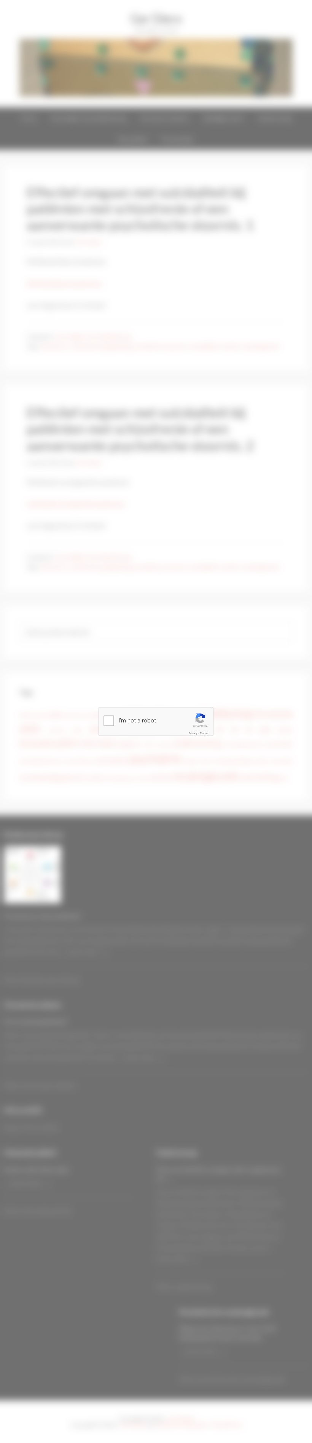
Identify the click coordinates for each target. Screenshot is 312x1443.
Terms (204, 733)
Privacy (193, 733)
